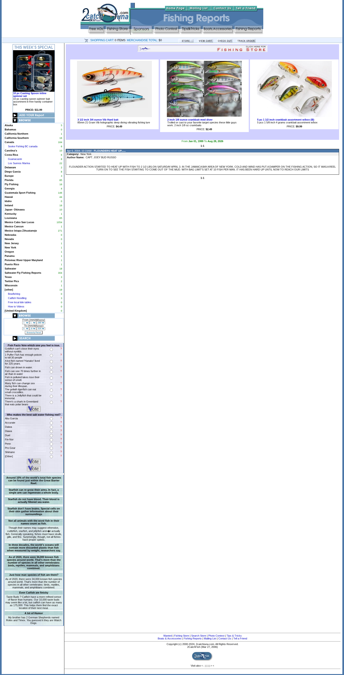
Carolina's (11, 150)
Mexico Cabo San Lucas (19, 222)
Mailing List (210, 638)
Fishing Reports (193, 638)
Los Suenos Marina (19, 163)
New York (10, 247)
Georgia (10, 188)
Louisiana (11, 218)
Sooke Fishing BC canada (22, 146)
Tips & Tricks (234, 635)
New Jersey (12, 243)
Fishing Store (181, 635)
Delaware (10, 167)
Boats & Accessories (170, 638)
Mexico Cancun (14, 226)
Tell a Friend (240, 638)
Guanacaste (15, 159)
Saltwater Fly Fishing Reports (23, 272)
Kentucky (10, 213)
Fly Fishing (11, 184)
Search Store (198, 635)
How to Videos (16, 306)
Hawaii (9, 196)
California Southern (17, 137)
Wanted (167, 635)
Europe (9, 175)
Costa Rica (11, 154)
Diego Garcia (13, 171)
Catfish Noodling (17, 298)
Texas (8, 277)
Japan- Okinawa (15, 209)
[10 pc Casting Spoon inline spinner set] (34, 90)
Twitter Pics (12, 281)
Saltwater (10, 268)
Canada (9, 142)
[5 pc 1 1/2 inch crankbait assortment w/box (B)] (294, 116)
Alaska (9, 125)
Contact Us (224, 638)
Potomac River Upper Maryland (24, 260)
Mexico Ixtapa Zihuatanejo (21, 230)
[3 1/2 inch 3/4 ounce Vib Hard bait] (114, 116)
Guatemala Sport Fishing (20, 192)
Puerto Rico (12, 264)
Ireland (9, 205)
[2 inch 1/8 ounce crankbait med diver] (204, 116)
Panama (10, 256)
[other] (9, 289)
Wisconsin (11, 285)
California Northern (16, 133)
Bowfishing (14, 293)
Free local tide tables (19, 302)
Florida (9, 180)
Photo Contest (216, 635)
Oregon (9, 251)
